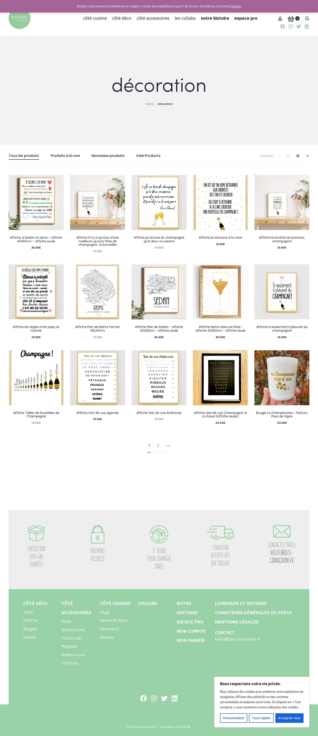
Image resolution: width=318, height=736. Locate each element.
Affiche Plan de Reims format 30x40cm (97, 329)
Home (150, 104)
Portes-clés (71, 638)
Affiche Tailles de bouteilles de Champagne (36, 415)
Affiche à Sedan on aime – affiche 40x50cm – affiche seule (36, 239)
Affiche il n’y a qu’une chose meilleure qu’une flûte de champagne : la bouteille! (97, 241)
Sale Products (148, 155)
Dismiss (236, 6)
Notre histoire (215, 18)
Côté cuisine (95, 18)
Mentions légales (237, 622)
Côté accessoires (153, 18)
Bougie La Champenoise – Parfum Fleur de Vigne (282, 415)
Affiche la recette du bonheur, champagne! (282, 239)
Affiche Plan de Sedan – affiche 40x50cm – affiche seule (159, 329)
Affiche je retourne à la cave (220, 237)
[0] (291, 18)
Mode (66, 621)
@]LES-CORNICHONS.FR (282, 556)
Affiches (30, 620)
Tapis (28, 612)
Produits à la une (65, 155)
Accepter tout (289, 718)
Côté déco (121, 18)
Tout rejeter (261, 718)
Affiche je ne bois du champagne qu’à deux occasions (159, 239)
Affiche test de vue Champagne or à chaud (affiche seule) (220, 415)
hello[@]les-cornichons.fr (238, 639)
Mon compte (191, 631)
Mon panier (190, 640)
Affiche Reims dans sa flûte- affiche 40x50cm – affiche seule (221, 329)
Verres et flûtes (114, 620)
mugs (105, 612)
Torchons (70, 662)
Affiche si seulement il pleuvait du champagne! (282, 329)
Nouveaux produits (108, 155)
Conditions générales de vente (253, 612)
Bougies (30, 628)
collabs (147, 603)
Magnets (69, 646)
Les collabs (185, 18)
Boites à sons (73, 629)
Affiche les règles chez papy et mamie (36, 329)
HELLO (275, 552)
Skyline (29, 637)
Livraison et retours (241, 603)
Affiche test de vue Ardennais (159, 413)
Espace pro (245, 18)
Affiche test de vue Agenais (98, 413)
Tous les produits (24, 155)
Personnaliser (233, 718)
